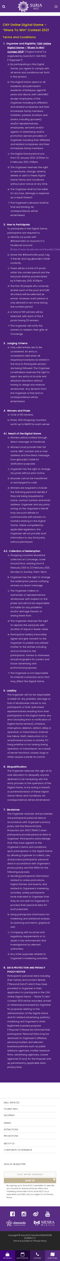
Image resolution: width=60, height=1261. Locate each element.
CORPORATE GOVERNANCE (18, 1149)
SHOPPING (9, 1115)
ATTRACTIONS (11, 1129)
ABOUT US (9, 1143)
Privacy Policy (40, 1241)
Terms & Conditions (22, 1241)
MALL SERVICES (12, 1102)
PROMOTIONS (11, 1135)
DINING (7, 1123)
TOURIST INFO (11, 1109)
